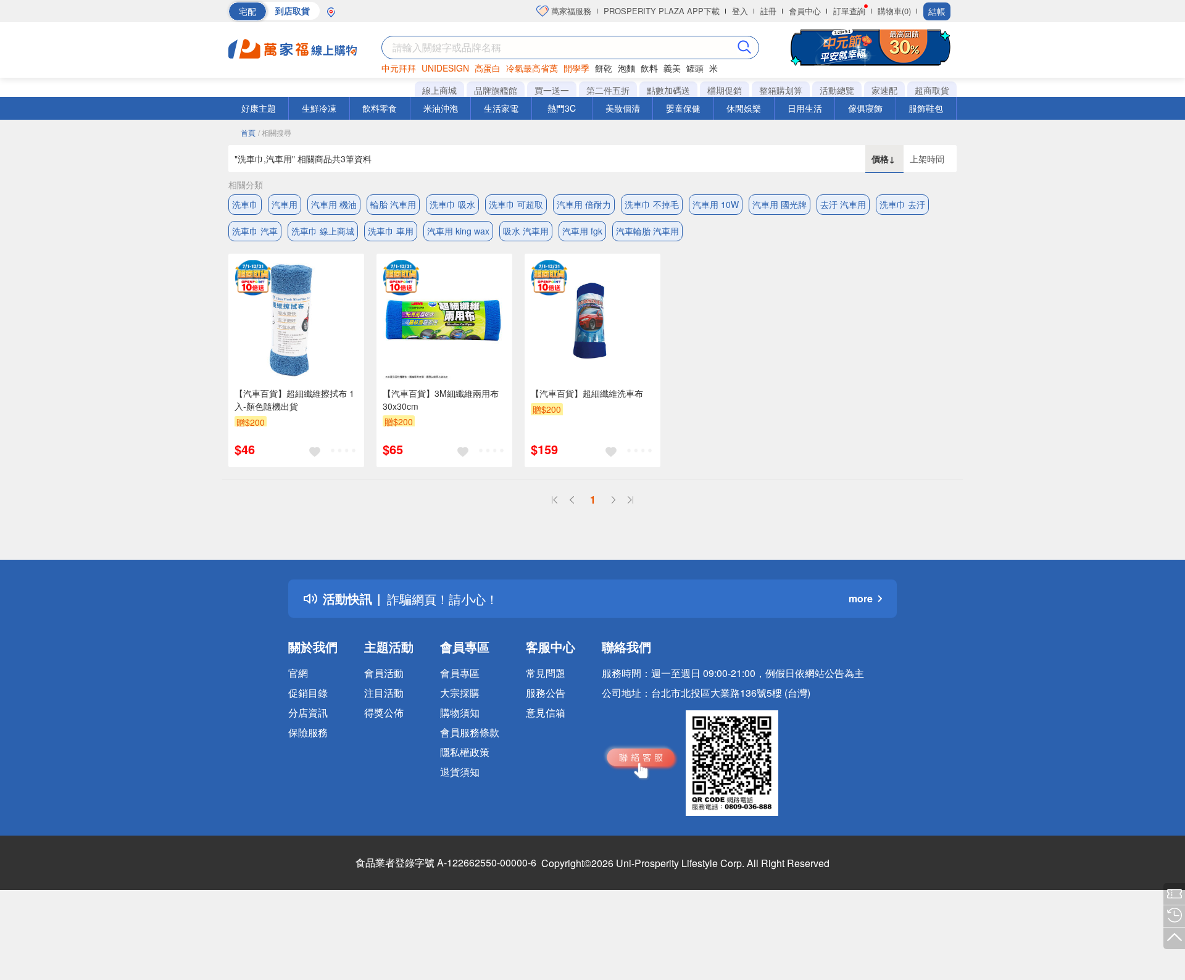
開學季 (576, 68)
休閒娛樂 (743, 108)
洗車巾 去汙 (902, 204)
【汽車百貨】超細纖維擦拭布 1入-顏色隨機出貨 (294, 399)
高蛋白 (488, 68)
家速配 (884, 90)
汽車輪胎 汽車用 (647, 231)
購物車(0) (894, 11)
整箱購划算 (780, 90)
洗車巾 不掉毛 (652, 204)
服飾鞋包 (925, 108)
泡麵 (626, 68)
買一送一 (551, 90)
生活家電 (501, 108)
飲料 (649, 68)
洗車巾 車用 (391, 231)
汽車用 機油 (334, 204)
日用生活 (805, 108)
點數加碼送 (668, 90)
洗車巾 (245, 204)
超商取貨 (932, 90)
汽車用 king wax (458, 231)
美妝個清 (622, 108)
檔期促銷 (724, 90)
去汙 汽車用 (843, 204)
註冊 (768, 11)
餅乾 (603, 68)
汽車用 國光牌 (779, 204)
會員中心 (805, 11)
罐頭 (695, 68)
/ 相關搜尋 (274, 132)
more (861, 598)
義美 (672, 68)
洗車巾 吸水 (452, 204)
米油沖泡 (440, 108)
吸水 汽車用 (526, 231)
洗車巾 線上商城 (322, 231)
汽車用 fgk (582, 231)
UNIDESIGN (445, 68)
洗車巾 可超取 (516, 204)
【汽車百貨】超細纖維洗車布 (587, 393)
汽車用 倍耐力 (584, 204)
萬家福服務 (570, 11)
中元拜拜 (398, 68)
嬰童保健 (683, 108)
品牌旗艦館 (495, 90)
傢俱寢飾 (865, 108)
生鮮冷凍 (319, 108)
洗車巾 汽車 (255, 231)
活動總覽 (837, 90)
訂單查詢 (849, 11)
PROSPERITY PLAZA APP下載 (662, 11)
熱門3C (561, 108)
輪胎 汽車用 (393, 204)
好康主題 (258, 108)
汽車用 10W (715, 204)
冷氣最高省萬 (532, 68)
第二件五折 (608, 90)
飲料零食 (379, 108)
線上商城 (439, 90)
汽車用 (284, 204)
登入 (740, 11)
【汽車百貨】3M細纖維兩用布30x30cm (441, 399)
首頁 (248, 132)
